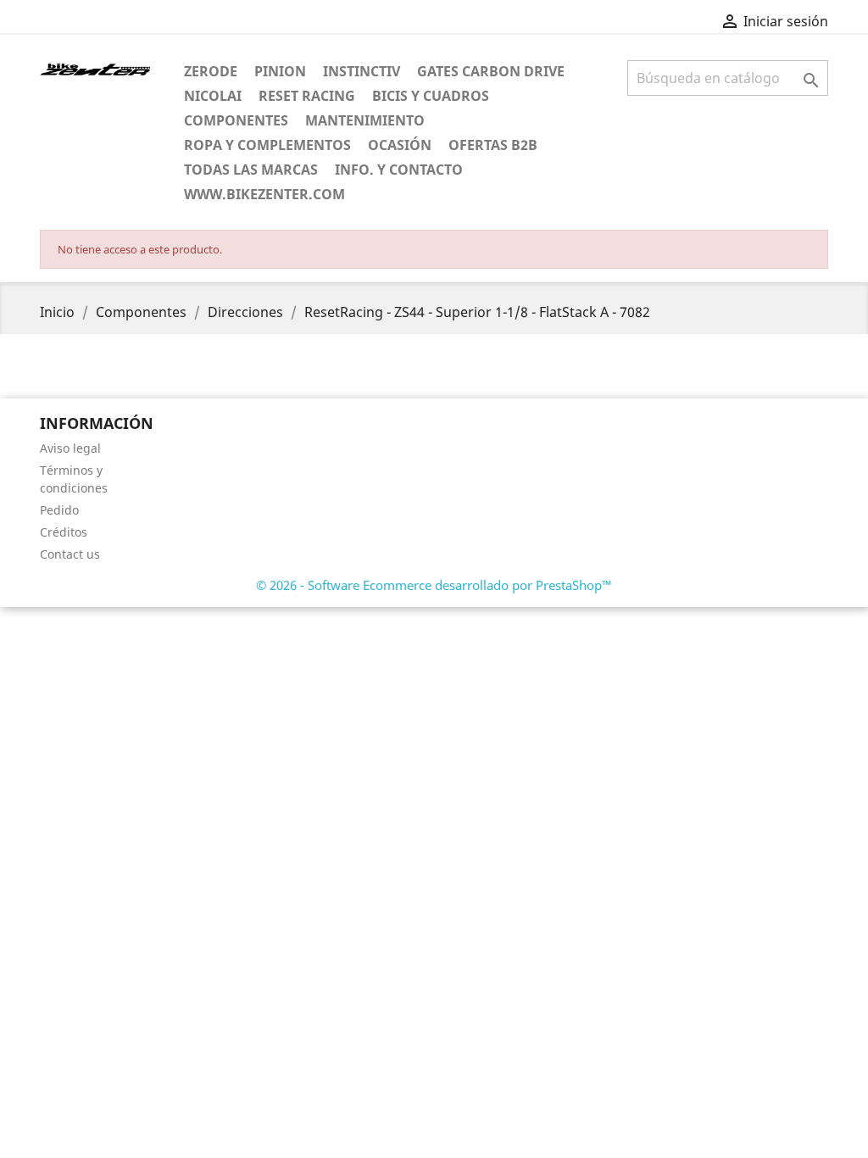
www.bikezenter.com (264, 194)
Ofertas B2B (492, 145)
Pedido (59, 510)
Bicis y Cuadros (430, 95)
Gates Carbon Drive (491, 71)
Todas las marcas (251, 169)
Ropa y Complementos (267, 145)
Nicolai (213, 95)
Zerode (210, 71)
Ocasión (399, 145)
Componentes (236, 120)
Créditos (63, 532)
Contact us (70, 554)
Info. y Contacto (399, 169)
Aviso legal (70, 448)
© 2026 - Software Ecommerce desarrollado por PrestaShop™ (434, 584)
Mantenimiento (365, 120)
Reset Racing (307, 95)
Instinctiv (361, 71)
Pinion (280, 71)
